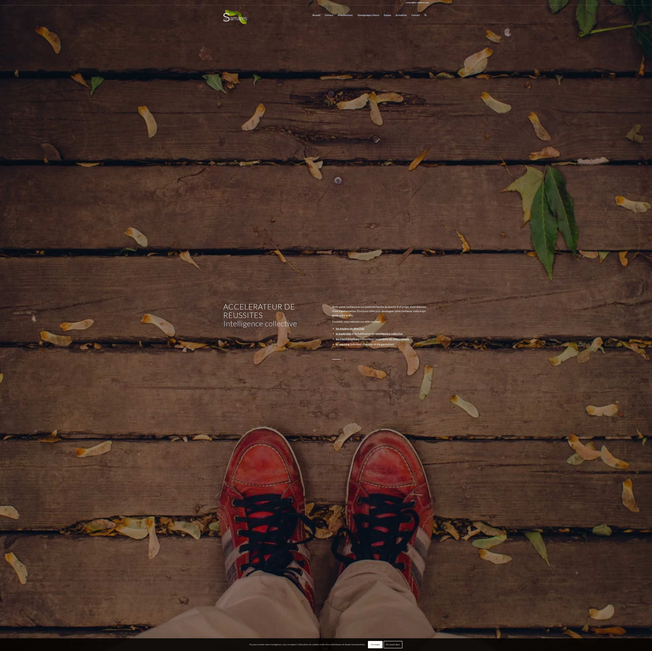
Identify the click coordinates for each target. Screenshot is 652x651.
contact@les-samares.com (417, 2)
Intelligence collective (260, 323)
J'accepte (375, 644)
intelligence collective (389, 333)
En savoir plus (393, 644)
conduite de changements (393, 338)
